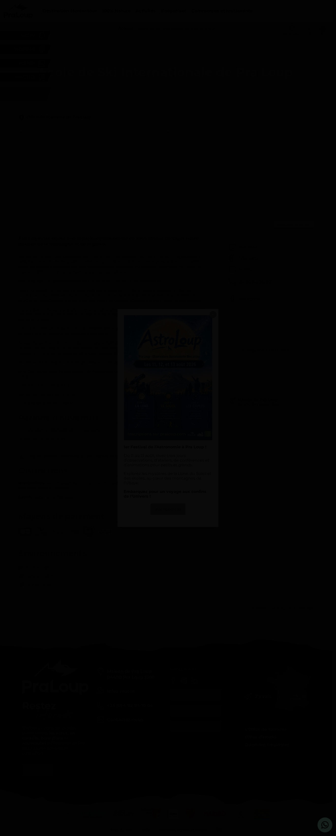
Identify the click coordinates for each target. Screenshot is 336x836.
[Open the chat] (325, 825)
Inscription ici (168, 509)
